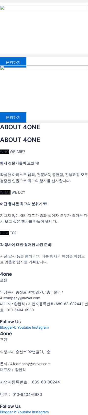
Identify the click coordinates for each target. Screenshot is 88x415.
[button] (44, 1)
